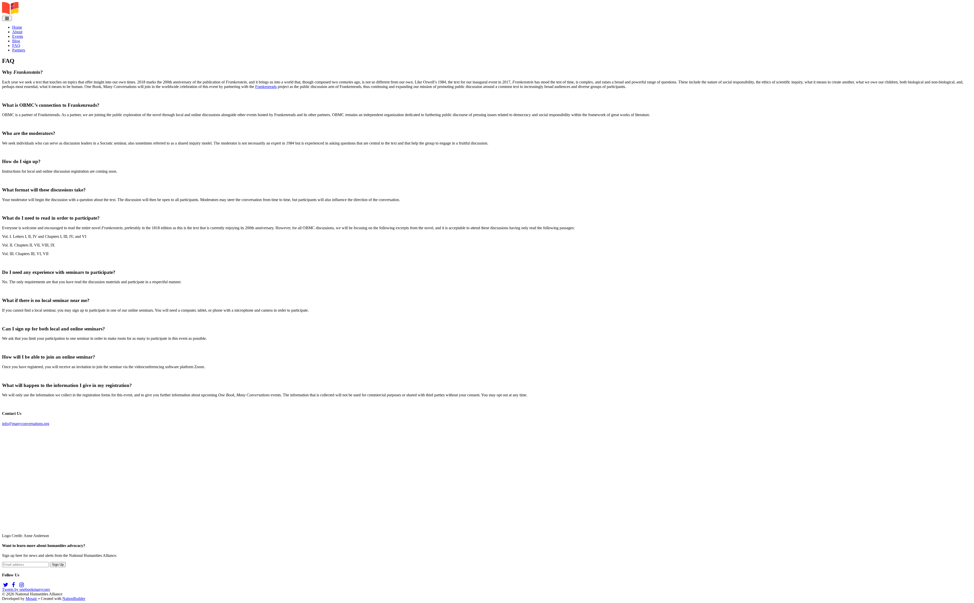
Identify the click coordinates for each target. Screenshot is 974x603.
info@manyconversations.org (25, 423)
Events (17, 36)
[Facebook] (13, 585)
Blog (16, 41)
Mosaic (31, 598)
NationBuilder (73, 598)
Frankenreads (266, 86)
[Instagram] (21, 585)
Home (17, 27)
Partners (18, 50)
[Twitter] (5, 585)
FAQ (16, 45)
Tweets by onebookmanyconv (26, 589)
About (17, 32)
